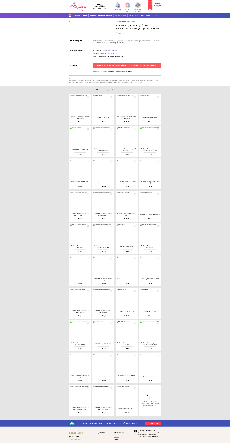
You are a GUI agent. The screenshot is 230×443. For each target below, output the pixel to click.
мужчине (104, 50)
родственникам (112, 50)
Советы (142, 15)
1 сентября (76, 15)
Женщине (101, 15)
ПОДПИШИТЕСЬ (153, 423)
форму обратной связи (120, 80)
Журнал (148, 15)
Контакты (116, 437)
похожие (103, 71)
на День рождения (110, 53)
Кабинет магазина (74, 436)
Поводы (117, 15)
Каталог (123, 15)
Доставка (116, 439)
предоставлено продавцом (83, 79)
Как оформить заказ (119, 432)
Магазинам (117, 429)
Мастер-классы (133, 15)
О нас (115, 434)
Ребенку (109, 15)
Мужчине (93, 15)
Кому (85, 15)
